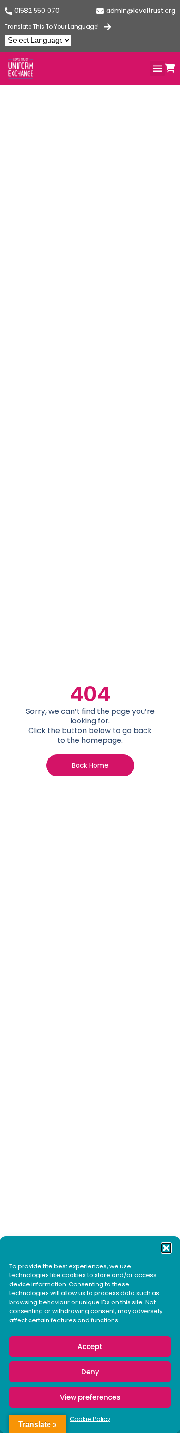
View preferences (90, 1397)
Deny (90, 1372)
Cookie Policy (90, 1419)
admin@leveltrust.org (140, 10)
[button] (166, 1248)
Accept (90, 1346)
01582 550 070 (37, 10)
